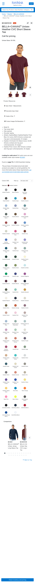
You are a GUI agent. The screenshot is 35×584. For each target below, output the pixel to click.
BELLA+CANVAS (19, 14)
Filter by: (16, 180)
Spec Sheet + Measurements (13, 105)
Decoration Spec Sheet (12, 111)
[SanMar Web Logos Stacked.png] (17, 3)
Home (4, 14)
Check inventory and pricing (17, 580)
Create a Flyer (9, 116)
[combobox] (26, 180)
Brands (10, 14)
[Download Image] (30, 87)
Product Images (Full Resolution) (14, 121)
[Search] (32, 10)
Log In (31, 3)
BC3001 (22, 157)
